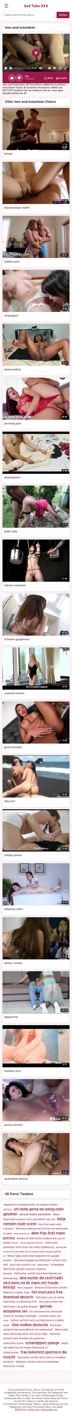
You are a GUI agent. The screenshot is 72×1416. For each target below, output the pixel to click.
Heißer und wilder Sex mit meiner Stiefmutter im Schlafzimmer (35, 1348)
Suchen (63, 15)
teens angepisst (25, 1287)
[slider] (20, 68)
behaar (8, 153)
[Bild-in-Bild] (60, 68)
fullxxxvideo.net (49, 1409)
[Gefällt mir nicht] (19, 78)
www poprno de (21, 1233)
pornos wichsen (13, 1124)
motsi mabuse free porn (31, 1242)
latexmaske (43, 1264)
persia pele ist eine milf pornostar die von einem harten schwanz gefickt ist (35, 1251)
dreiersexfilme (12, 369)
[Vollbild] (66, 68)
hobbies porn (12, 261)
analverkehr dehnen (16, 1178)
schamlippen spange (42, 1343)
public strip (10, 531)
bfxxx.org (34, 1409)
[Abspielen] (6, 68)
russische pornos (14, 693)
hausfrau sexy (12, 1071)
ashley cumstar (13, 963)
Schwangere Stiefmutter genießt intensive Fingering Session (33, 1269)
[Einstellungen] (54, 68)
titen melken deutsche (30, 1325)
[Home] (36, 6)
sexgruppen (11, 315)
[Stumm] (40, 68)
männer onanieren (15, 585)
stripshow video (13, 909)
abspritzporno (12, 477)
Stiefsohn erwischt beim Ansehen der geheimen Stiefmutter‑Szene (31, 1339)
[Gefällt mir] (12, 78)
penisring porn (12, 423)
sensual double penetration (35, 1214)
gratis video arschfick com (22, 1264)
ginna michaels (13, 747)
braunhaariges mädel (16, 207)
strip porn (9, 801)
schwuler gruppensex (17, 639)
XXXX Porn (21, 1409)
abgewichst (11, 1017)
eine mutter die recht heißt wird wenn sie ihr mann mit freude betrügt (33, 1282)
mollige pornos (13, 855)
